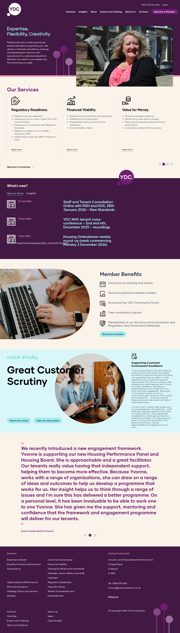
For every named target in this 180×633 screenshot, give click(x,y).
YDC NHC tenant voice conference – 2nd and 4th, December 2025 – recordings (86, 223)
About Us (130, 11)
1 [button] (159, 164)
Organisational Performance (22, 582)
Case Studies (55, 620)
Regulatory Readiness (29, 110)
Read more (16, 149)
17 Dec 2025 (24, 218)
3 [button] (167, 164)
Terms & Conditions (17, 625)
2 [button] (163, 164)
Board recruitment (17, 559)
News (94, 11)
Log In (165, 4)
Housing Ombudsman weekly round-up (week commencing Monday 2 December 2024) (87, 240)
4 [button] (171, 164)
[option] (34, 126)
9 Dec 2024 (24, 236)
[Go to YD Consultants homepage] (14, 9)
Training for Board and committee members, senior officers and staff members (66, 573)
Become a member (113, 334)
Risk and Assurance (17, 586)
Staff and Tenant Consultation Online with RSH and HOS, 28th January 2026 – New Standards (89, 206)
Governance (13, 568)
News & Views (15, 193)
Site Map (12, 616)
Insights (83, 11)
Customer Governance (60, 559)
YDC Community (150, 4)
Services (70, 11)
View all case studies (48, 420)
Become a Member (164, 11)
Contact (143, 11)
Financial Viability (81, 110)
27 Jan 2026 (24, 201)
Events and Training (111, 11)
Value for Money (135, 110)
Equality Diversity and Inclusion (24, 564)
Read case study (19, 420)
